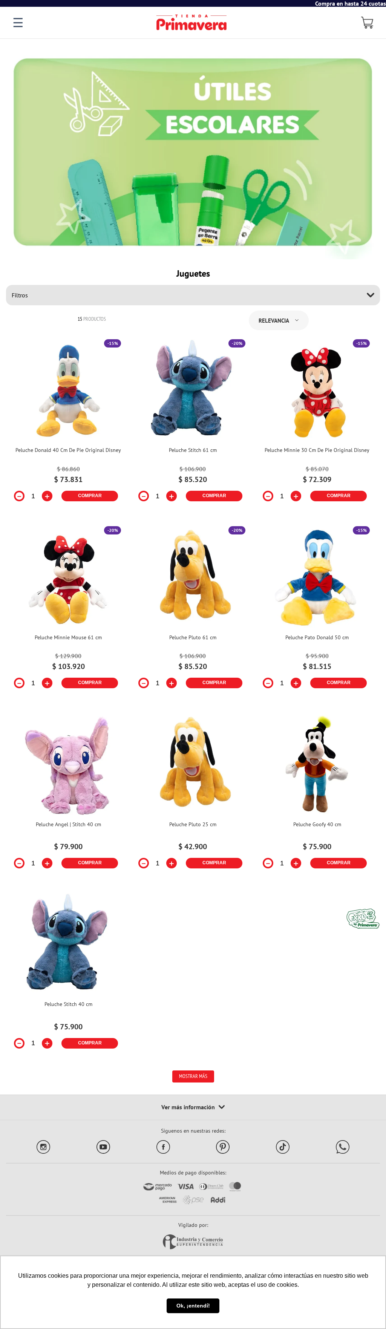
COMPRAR (90, 495)
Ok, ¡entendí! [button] (193, 1306)
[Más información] (193, 1107)
